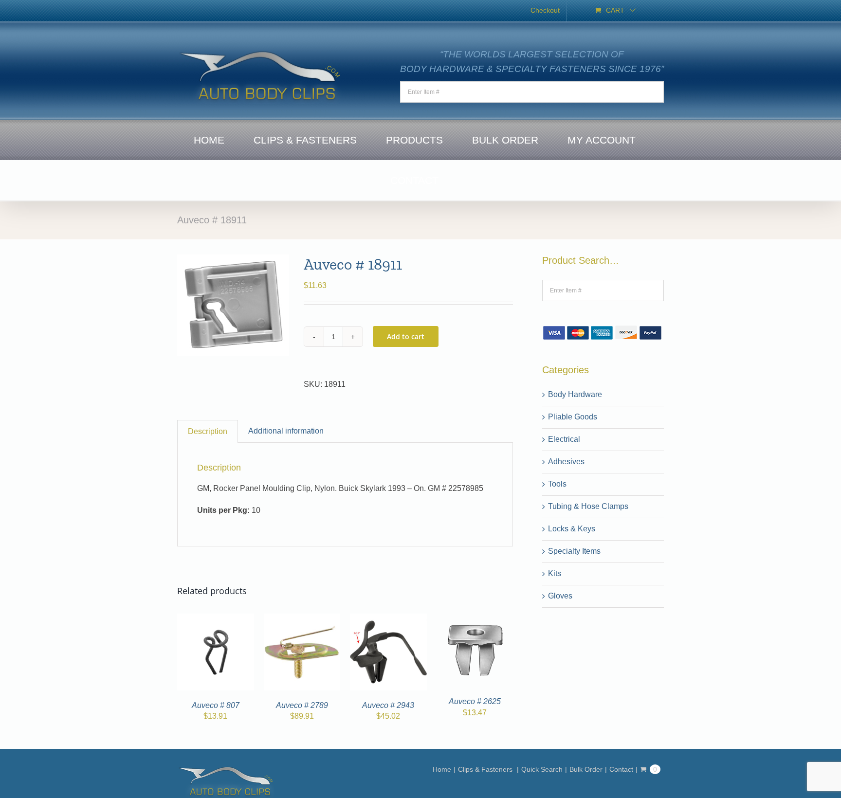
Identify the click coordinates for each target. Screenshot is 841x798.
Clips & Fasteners (486, 769)
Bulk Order (586, 769)
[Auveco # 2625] (474, 619)
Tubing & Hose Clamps (588, 506)
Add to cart (405, 336)
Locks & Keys (571, 529)
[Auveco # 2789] (302, 619)
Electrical (564, 439)
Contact (621, 769)
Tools (557, 484)
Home (442, 769)
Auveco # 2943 (388, 705)
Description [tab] (207, 431)
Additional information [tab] (286, 431)
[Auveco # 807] (215, 619)
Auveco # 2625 (475, 701)
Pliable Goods (572, 417)
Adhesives (566, 461)
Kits (554, 573)
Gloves (560, 596)
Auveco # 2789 (302, 705)
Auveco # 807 (215, 705)
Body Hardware (575, 394)
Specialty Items (574, 551)
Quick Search (542, 769)
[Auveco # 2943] (388, 619)
